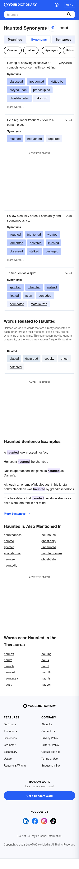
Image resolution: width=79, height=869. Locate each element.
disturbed (31, 358)
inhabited (34, 287)
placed (14, 358)
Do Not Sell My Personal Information (39, 836)
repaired (54, 138)
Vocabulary (10, 752)
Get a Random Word (39, 796)
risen (28, 295)
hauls (45, 660)
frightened (34, 234)
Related (70, 50)
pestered (36, 243)
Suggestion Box (50, 765)
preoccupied (41, 90)
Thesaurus (10, 731)
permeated (17, 304)
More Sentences (15, 513)
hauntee (9, 559)
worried (52, 234)
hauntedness (12, 535)
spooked (15, 287)
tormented (16, 243)
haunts (46, 678)
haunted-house (51, 553)
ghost (64, 358)
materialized (39, 304)
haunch (9, 666)
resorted (15, 138)
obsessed (16, 81)
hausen (46, 684)
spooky (49, 358)
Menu (70, 4)
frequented (36, 81)
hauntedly (10, 565)
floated (14, 295)
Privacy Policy (49, 738)
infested (53, 243)
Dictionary (10, 724)
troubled (15, 234)
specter (9, 547)
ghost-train (48, 559)
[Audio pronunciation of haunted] (52, 28)
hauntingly (11, 678)
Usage (8, 758)
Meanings (15, 39)
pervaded (45, 295)
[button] (56, 5)
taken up (41, 98)
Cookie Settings (50, 752)
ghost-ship (48, 541)
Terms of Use (49, 758)
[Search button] (69, 14)
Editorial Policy (50, 745)
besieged (52, 251)
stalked (34, 251)
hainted (9, 541)
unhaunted (48, 547)
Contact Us (48, 731)
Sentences (63, 39)
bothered (16, 367)
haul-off (9, 654)
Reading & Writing (15, 765)
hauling (46, 654)
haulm (8, 660)
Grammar (10, 745)
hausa (8, 684)
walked (52, 287)
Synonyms (39, 39)
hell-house (48, 535)
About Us (47, 724)
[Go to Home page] (20, 4)
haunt (45, 666)
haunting (47, 672)
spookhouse (12, 553)
